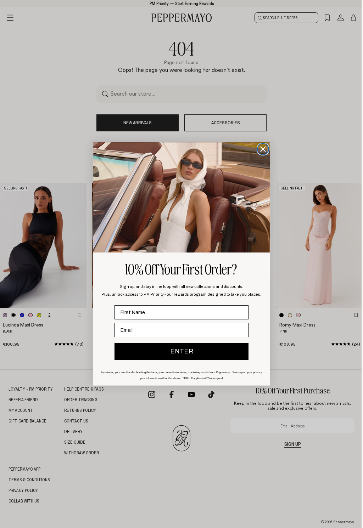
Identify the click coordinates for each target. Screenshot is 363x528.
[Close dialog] (263, 149)
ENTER (181, 351)
